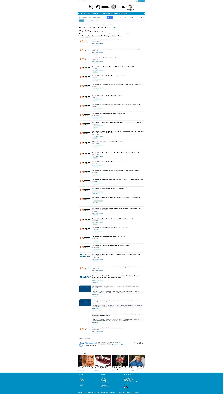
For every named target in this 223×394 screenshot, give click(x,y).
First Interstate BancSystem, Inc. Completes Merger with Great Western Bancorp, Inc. (113, 218)
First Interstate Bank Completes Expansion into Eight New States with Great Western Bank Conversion (117, 179)
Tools (97, 20)
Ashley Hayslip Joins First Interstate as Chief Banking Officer (107, 141)
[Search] (144, 13)
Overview (87, 24)
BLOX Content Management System (127, 392)
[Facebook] (137, 344)
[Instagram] (143, 344)
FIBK (115, 27)
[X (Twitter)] (134, 344)
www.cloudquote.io (117, 342)
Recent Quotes (121, 17)
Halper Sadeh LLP (96, 294)
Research (128, 33)
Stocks (87, 20)
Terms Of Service (122, 344)
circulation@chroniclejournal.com (132, 381)
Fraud (101, 296)
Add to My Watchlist (100, 31)
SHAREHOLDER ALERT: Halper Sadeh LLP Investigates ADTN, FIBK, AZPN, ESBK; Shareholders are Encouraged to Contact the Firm (116, 287)
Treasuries (109, 24)
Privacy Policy (114, 344)
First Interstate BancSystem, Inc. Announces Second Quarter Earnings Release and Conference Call (116, 84)
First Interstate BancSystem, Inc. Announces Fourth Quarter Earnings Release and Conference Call (116, 122)
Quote (91, 33)
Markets (81, 20)
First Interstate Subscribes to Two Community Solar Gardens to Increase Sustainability (113, 66)
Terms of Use (108, 392)
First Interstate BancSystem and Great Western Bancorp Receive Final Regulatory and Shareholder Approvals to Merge (116, 255)
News (92, 24)
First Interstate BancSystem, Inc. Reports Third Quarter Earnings (108, 40)
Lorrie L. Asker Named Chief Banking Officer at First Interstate (107, 57)
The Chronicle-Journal (87, 392)
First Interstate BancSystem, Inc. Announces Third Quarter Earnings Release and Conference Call (116, 49)
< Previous (80, 37)
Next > (89, 37)
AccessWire (95, 296)
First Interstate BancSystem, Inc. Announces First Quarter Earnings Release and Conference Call (116, 104)
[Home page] (111, 7)
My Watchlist (131, 17)
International (103, 24)
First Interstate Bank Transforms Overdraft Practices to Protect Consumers (110, 245)
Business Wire (95, 118)
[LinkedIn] (140, 344)
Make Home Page (142, 1)
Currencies (97, 24)
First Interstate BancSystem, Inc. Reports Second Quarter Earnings (108, 75)
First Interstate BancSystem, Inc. (98, 43)
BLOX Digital (137, 392)
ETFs (92, 20)
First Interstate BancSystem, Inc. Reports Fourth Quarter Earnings (108, 113)
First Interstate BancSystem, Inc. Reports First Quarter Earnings (108, 95)
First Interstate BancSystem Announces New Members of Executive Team (110, 227)
